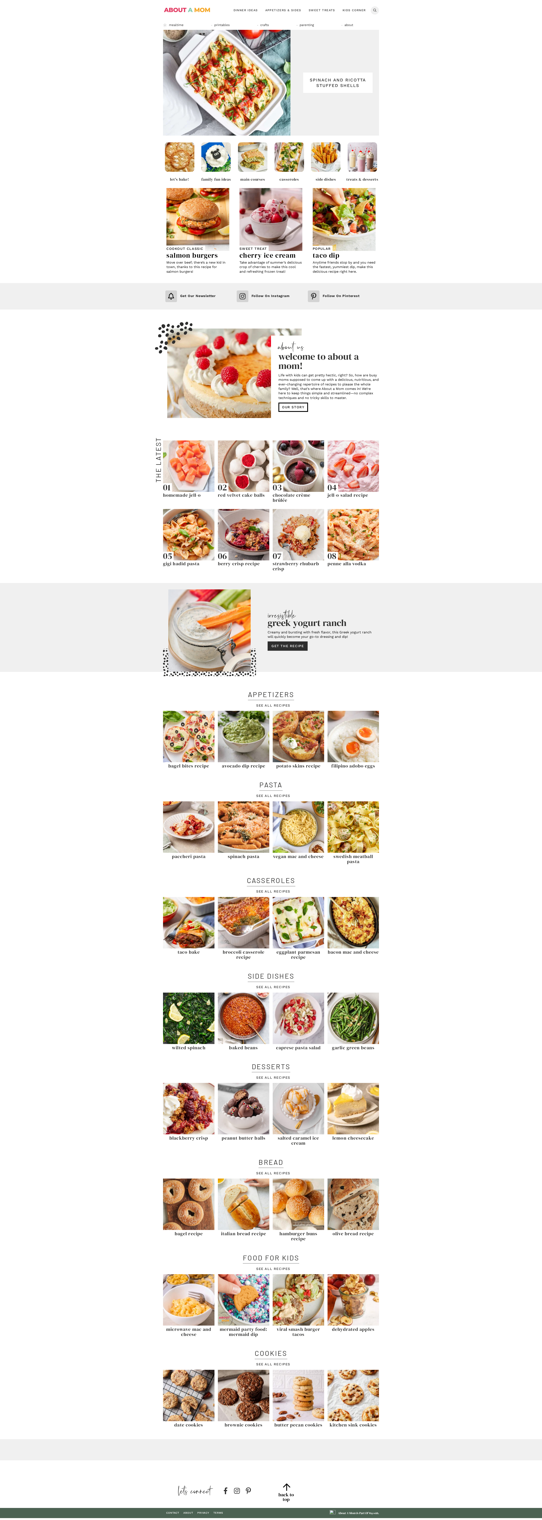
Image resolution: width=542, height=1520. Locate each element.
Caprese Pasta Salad (298, 1047)
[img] (225, 1491)
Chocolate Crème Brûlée (292, 497)
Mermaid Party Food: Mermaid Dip (244, 1331)
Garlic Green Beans (353, 1047)
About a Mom (187, 10)
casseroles (289, 179)
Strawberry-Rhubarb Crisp (296, 566)
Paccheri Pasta (189, 856)
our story (293, 407)
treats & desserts (362, 179)
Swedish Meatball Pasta (353, 859)
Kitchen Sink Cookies (353, 1425)
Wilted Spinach (188, 1047)
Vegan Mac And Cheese (298, 856)
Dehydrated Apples (353, 1329)
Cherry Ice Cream (267, 255)
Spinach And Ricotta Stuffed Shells (338, 82)
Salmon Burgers (192, 255)
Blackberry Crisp (188, 1138)
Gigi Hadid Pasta (181, 563)
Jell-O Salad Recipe (348, 495)
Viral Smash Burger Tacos (298, 1331)
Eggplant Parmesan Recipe (299, 954)
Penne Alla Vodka (347, 563)
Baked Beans (243, 1047)
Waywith (373, 1513)
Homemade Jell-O (182, 495)
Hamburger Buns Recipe (298, 1236)
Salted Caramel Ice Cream (298, 1140)
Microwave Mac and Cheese (189, 1331)
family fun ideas (216, 179)
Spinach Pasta (243, 856)
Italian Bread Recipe (243, 1233)
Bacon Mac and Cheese (353, 952)
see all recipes (273, 705)
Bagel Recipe (189, 1233)
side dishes (326, 179)
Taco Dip (326, 255)
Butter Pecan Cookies (298, 1425)
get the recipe (287, 646)
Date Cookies (188, 1425)
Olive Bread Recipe (353, 1233)
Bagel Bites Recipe (188, 766)
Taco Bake (189, 952)
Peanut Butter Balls (243, 1138)
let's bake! (179, 179)
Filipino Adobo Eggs (353, 766)
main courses (252, 179)
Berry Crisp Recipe (239, 563)
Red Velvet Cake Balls (241, 495)
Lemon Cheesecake (353, 1138)
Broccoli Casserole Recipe (244, 954)
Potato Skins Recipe (298, 766)
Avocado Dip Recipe (243, 766)
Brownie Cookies (244, 1425)
